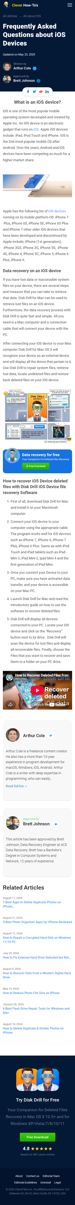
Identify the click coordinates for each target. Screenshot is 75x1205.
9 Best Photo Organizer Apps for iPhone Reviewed (37, 922)
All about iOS (32, 16)
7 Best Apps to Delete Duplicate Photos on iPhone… (32, 904)
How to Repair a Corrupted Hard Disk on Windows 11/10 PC (37, 940)
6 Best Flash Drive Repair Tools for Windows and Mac (36, 1011)
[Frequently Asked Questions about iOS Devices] (28, 91)
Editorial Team (51, 1176)
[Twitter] (35, 68)
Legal (57, 1182)
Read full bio (15, 786)
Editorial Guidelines (25, 1182)
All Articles (10, 16)
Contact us (32, 1176)
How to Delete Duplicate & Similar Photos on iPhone (33, 1030)
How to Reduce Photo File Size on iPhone (31, 993)
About (19, 1176)
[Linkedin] (38, 81)
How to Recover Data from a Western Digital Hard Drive (37, 975)
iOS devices (57, 211)
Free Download (36, 466)
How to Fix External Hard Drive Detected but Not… (37, 957)
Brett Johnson (24, 81)
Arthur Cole (22, 68)
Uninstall (45, 1182)
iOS (36, 129)
